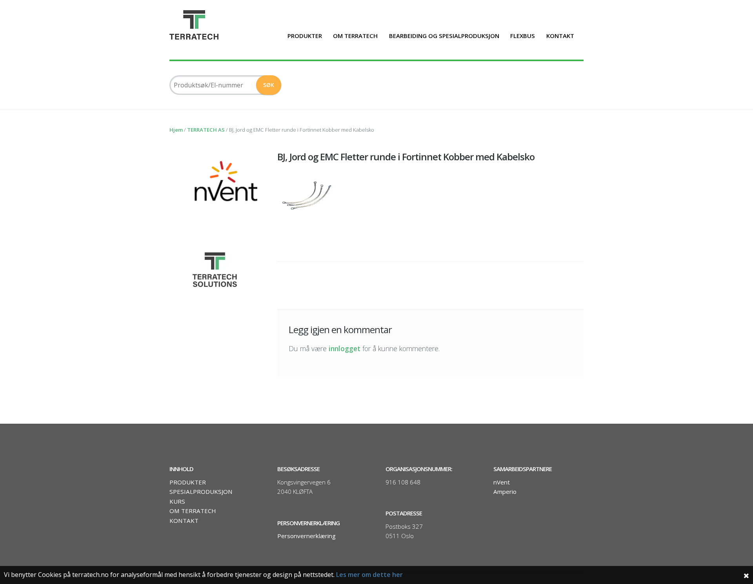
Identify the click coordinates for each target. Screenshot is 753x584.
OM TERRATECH (355, 36)
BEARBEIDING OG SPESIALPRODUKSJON (444, 36)
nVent (501, 482)
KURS (177, 501)
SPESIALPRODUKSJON (201, 491)
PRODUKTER (304, 36)
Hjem (176, 129)
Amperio (505, 491)
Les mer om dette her (369, 574)
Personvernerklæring (306, 536)
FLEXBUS (522, 36)
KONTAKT (560, 36)
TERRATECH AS (206, 129)
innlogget (344, 348)
